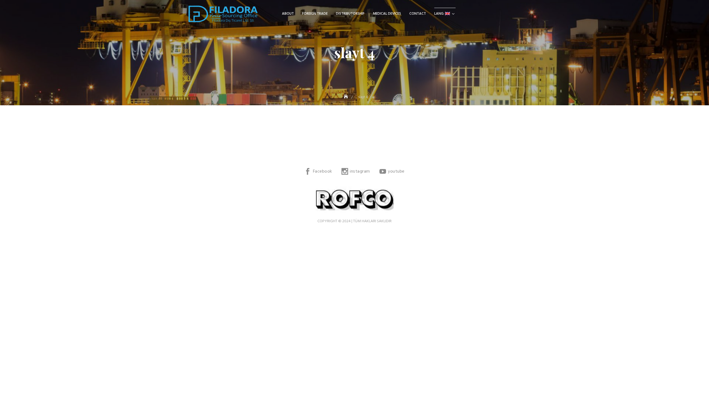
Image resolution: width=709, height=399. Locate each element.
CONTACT (417, 14)
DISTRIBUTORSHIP (350, 14)
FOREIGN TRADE (315, 14)
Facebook (322, 171)
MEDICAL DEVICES (387, 14)
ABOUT (288, 14)
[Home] (346, 97)
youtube (396, 171)
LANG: (439, 14)
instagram (360, 171)
